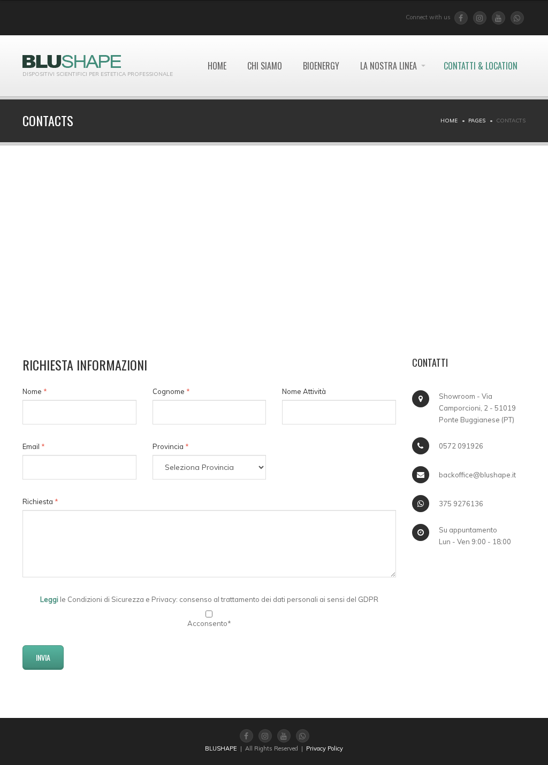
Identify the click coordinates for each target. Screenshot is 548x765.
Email (33, 446)
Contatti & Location (480, 65)
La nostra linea (388, 65)
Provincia (171, 446)
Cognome (171, 391)
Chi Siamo (264, 65)
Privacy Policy (324, 748)
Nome (34, 391)
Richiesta (40, 501)
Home (217, 65)
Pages (476, 120)
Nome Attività (304, 391)
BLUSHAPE (221, 748)
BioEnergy (321, 65)
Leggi (49, 599)
